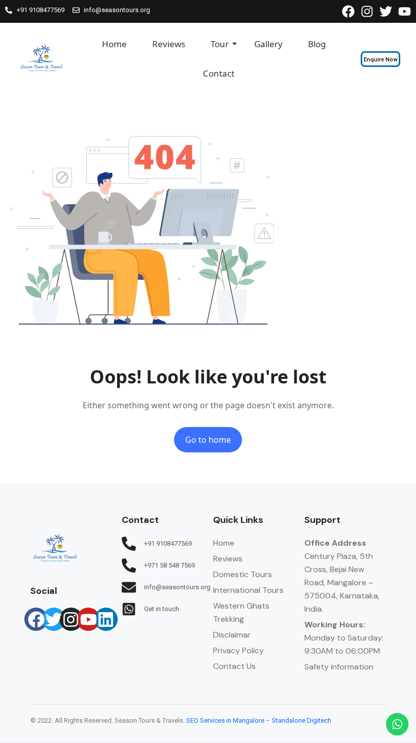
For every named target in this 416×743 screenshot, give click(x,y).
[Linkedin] (106, 619)
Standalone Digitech (301, 720)
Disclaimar (232, 634)
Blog (317, 44)
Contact (218, 73)
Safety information (338, 666)
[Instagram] (71, 619)
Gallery (268, 44)
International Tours (248, 590)
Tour (220, 44)
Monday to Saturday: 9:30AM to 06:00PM (344, 637)
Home (114, 44)
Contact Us (234, 666)
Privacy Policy (238, 650)
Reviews (168, 44)
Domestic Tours (242, 574)
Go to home (208, 439)
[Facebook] (36, 619)
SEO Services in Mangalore (225, 720)
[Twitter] (53, 619)
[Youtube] (88, 619)
